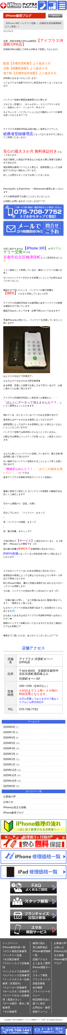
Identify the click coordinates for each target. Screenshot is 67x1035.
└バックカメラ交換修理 (15, 971)
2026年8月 (9, 727)
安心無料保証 (40, 947)
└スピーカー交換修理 (14, 987)
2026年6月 (9, 737)
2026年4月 (9, 748)
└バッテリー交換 (12, 955)
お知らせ (8, 802)
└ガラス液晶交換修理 (14, 951)
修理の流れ (39, 943)
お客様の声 (9, 796)
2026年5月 (9, 743)
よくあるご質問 (41, 963)
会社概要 (38, 987)
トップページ (9, 943)
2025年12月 (10, 770)
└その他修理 (9, 1011)
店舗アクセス (40, 959)
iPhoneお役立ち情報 (14, 807)
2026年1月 (9, 764)
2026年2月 (9, 759)
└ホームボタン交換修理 (15, 991)
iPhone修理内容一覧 (13, 947)
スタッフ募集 (40, 975)
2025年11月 (9, 775)
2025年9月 (9, 786)
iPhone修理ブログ (13, 812)
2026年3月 (9, 753)
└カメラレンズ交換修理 (15, 975)
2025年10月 (10, 780)
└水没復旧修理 (10, 959)
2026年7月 (9, 732)
